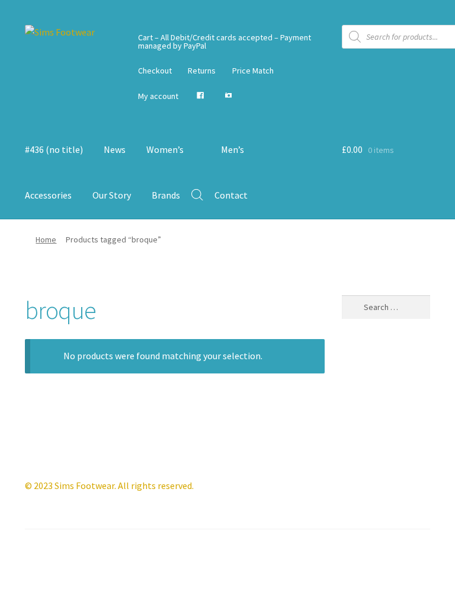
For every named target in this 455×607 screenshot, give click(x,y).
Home (46, 239)
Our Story (111, 195)
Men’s (232, 149)
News (115, 149)
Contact (231, 195)
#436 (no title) (54, 149)
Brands (166, 195)
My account (158, 96)
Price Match (253, 70)
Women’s (165, 149)
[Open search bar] (197, 195)
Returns (202, 70)
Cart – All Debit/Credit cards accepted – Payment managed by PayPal (224, 41)
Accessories (48, 195)
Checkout (155, 70)
